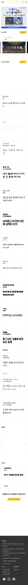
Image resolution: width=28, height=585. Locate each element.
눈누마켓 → (23, 32)
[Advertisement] (14, 79)
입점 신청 (16, 569)
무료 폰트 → (23, 62)
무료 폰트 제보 (6, 569)
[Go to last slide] (2, 46)
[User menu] (26, 2)
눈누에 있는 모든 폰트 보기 (14, 499)
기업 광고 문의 (6, 572)
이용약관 (5, 561)
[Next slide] (25, 46)
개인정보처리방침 (12, 561)
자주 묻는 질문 (6, 574)
